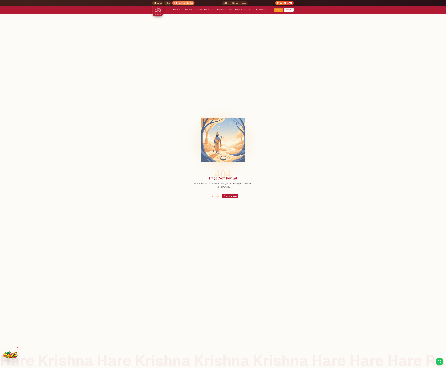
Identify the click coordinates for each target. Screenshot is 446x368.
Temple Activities (204, 10)
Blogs (251, 10)
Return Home (231, 196)
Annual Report (240, 10)
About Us (176, 10)
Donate (289, 10)
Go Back (215, 196)
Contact (259, 10)
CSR (230, 10)
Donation (220, 10)
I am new (188, 10)
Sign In (278, 10)
